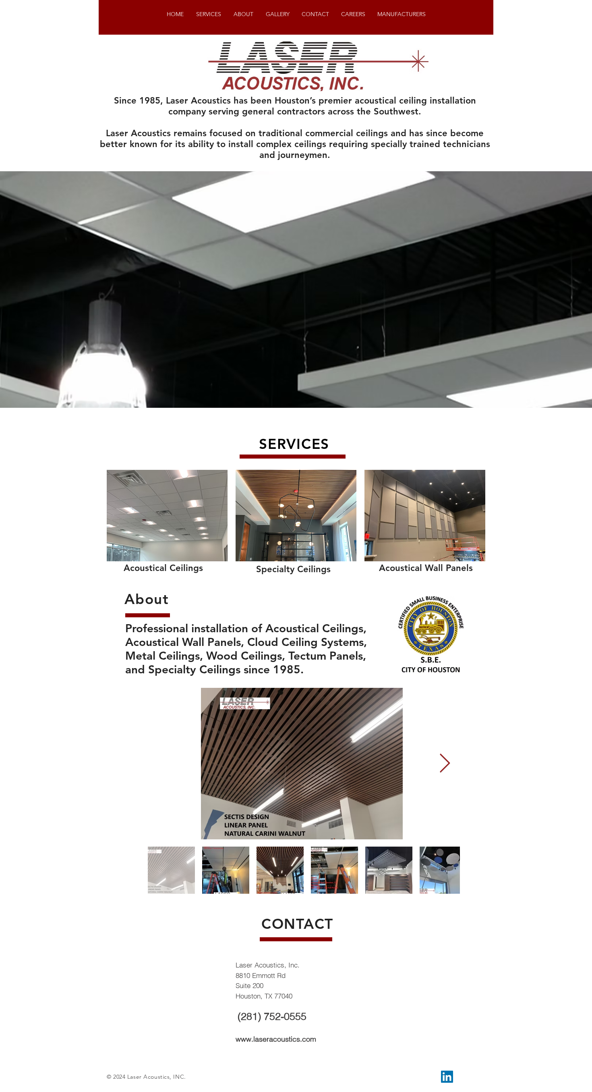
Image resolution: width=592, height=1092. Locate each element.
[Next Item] (445, 764)
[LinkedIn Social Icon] (447, 1077)
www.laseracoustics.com (276, 1039)
